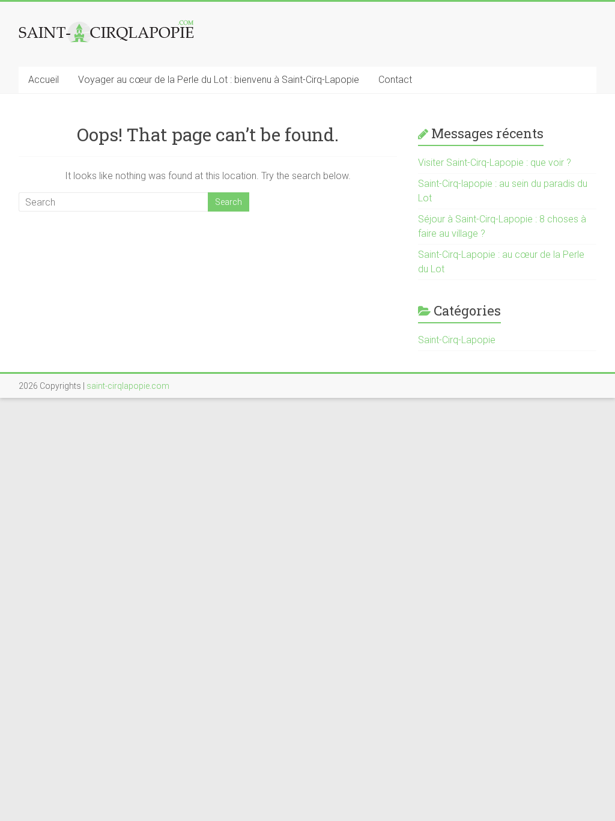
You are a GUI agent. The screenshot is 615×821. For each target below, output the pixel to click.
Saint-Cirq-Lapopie (456, 340)
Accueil (43, 79)
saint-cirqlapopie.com (127, 386)
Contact (395, 79)
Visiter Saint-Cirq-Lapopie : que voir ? (494, 162)
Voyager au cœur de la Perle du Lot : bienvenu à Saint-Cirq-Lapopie (218, 79)
